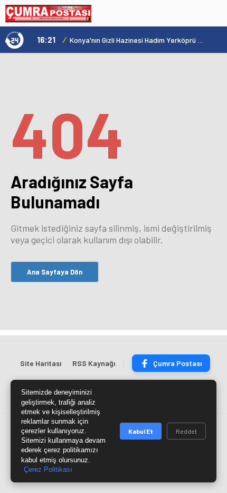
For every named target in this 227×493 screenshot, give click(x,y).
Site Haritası (40, 363)
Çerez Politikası (48, 469)
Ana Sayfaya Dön (54, 272)
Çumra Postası (177, 363)
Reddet (186, 431)
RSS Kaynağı (93, 363)
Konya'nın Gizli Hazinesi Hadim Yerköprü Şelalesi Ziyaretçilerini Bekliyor (137, 39)
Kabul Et (140, 431)
